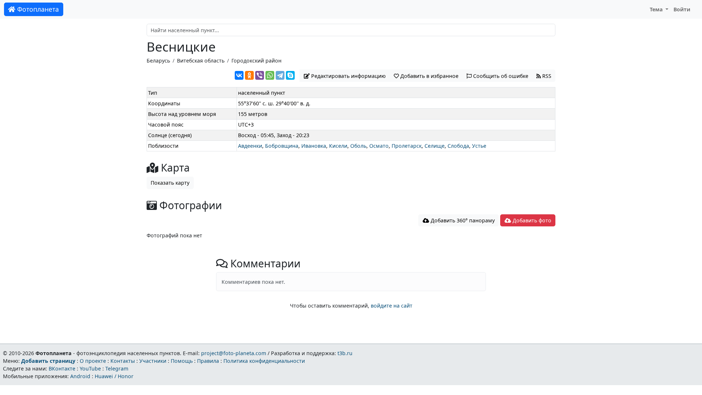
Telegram (116, 368)
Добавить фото (531, 220)
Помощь (182, 360)
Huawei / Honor (114, 376)
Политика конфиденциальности (264, 360)
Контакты (122, 360)
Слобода (458, 145)
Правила (208, 360)
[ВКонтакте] (239, 75)
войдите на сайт (391, 305)
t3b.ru (344, 353)
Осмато (379, 145)
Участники (152, 360)
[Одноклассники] (249, 75)
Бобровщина (281, 145)
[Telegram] (280, 75)
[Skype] (290, 75)
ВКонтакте (62, 368)
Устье (479, 145)
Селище (434, 145)
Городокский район (256, 60)
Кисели (338, 145)
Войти (681, 9)
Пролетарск (407, 145)
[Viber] (259, 75)
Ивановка (313, 145)
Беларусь (158, 60)
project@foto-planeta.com (233, 353)
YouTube (90, 368)
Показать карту (170, 182)
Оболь (358, 145)
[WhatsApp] (269, 75)
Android (80, 376)
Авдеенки (250, 145)
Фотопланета (37, 9)
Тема (657, 9)
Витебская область (200, 60)
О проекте (93, 360)
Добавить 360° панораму (462, 220)
